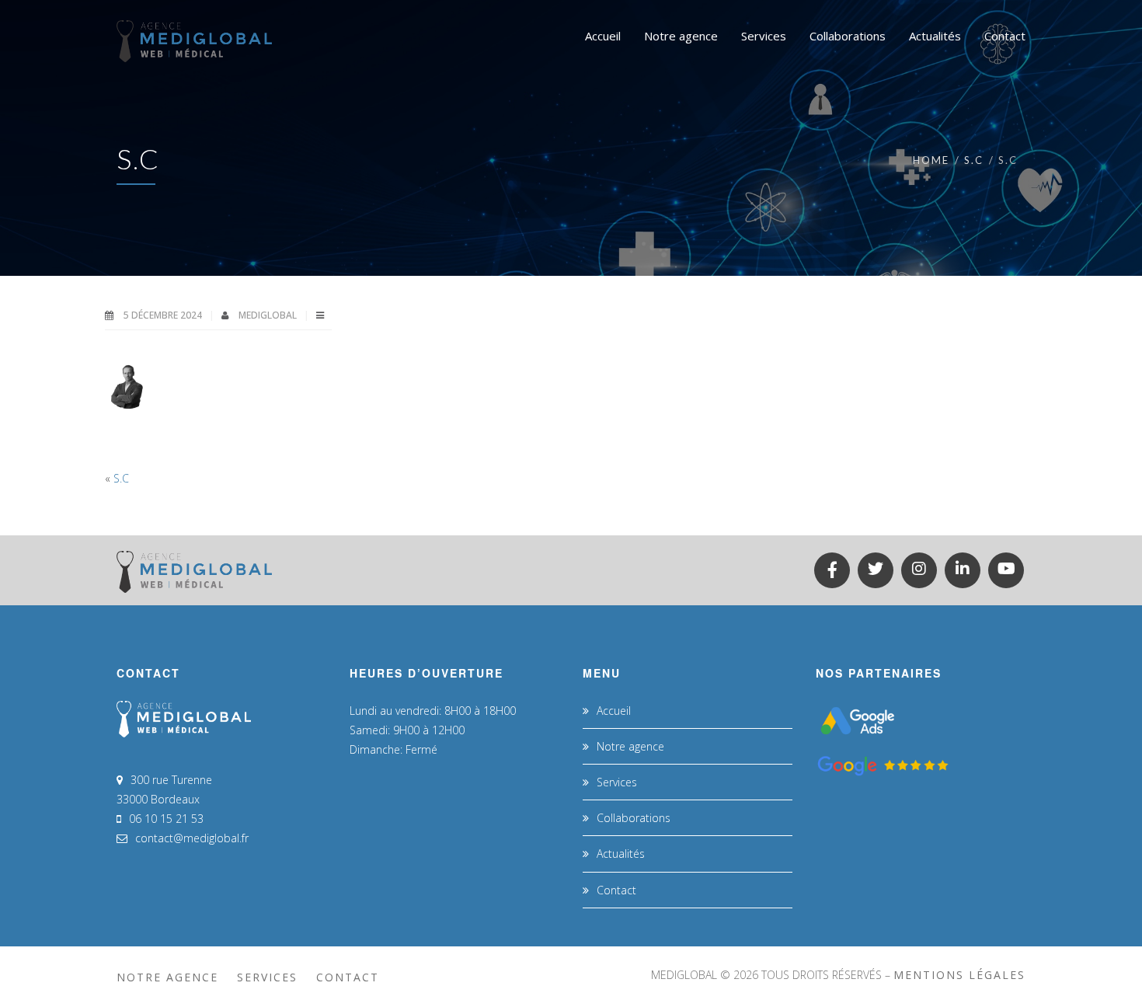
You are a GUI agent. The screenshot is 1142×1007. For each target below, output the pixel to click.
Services (617, 782)
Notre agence (630, 746)
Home (931, 160)
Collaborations (633, 817)
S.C (974, 160)
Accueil (614, 710)
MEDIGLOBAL (268, 315)
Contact (616, 890)
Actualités (621, 853)
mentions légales (959, 974)
